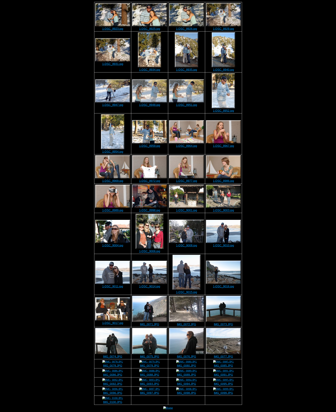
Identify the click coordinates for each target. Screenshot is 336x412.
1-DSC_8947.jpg (112, 104)
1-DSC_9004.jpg (112, 245)
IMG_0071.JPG (149, 324)
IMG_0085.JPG (223, 365)
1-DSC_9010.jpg (223, 245)
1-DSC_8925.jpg (149, 28)
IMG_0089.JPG (186, 374)
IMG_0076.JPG (186, 356)
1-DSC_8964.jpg (186, 145)
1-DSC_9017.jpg (112, 323)
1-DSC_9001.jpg (186, 210)
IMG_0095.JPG (223, 383)
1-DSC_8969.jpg (112, 180)
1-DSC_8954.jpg (112, 151)
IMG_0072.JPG (186, 324)
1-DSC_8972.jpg (149, 180)
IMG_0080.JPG (186, 365)
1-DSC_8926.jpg (186, 28)
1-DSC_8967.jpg (223, 145)
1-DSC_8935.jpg (186, 69)
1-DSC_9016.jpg (223, 286)
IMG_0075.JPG (149, 356)
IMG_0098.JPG (186, 393)
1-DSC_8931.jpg (112, 63)
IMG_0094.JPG (186, 383)
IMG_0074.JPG (112, 356)
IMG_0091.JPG (223, 374)
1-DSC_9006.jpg (149, 251)
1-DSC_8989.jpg (112, 210)
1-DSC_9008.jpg (186, 245)
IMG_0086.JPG (112, 374)
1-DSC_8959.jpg (149, 145)
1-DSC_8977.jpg (186, 180)
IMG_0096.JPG (112, 393)
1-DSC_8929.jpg (223, 28)
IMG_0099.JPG (223, 393)
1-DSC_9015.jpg (186, 292)
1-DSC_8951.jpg (186, 104)
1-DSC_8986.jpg (223, 180)
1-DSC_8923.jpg (112, 28)
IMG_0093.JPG (149, 383)
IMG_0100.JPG (112, 402)
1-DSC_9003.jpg (223, 210)
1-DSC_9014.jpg (149, 286)
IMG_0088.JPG (149, 374)
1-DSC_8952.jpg (223, 110)
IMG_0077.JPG (223, 356)
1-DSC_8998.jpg (149, 210)
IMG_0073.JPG (223, 324)
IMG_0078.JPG (112, 365)
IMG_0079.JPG (149, 365)
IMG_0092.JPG (112, 383)
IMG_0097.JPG (149, 393)
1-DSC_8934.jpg (149, 69)
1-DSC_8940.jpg (223, 69)
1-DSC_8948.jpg (149, 104)
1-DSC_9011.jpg (112, 286)
